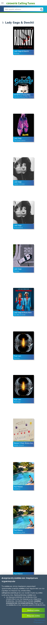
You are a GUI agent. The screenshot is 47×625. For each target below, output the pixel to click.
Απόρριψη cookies (33, 616)
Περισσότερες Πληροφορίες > (39, 621)
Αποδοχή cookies (33, 610)
